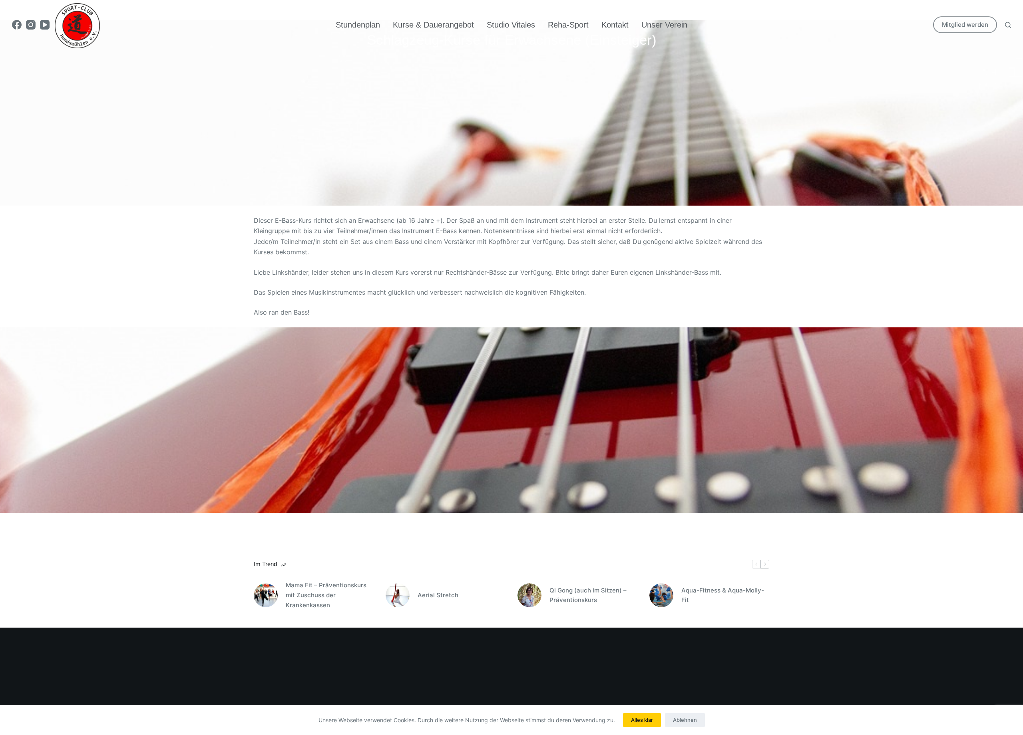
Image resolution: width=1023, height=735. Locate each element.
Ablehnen (685, 720)
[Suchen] (1008, 25)
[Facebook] (17, 25)
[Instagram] (31, 25)
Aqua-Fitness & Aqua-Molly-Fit (722, 595)
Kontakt (615, 24)
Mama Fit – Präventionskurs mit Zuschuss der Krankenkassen (326, 595)
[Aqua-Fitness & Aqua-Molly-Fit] (661, 595)
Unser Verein (664, 24)
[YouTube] (45, 25)
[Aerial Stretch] (398, 595)
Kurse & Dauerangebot (433, 24)
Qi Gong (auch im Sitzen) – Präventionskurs (588, 595)
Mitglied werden (965, 24)
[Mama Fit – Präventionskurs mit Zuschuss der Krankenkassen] (266, 595)
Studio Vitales (511, 24)
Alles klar (642, 720)
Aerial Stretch (438, 595)
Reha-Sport (568, 24)
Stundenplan (358, 24)
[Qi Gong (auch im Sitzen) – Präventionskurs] (529, 595)
